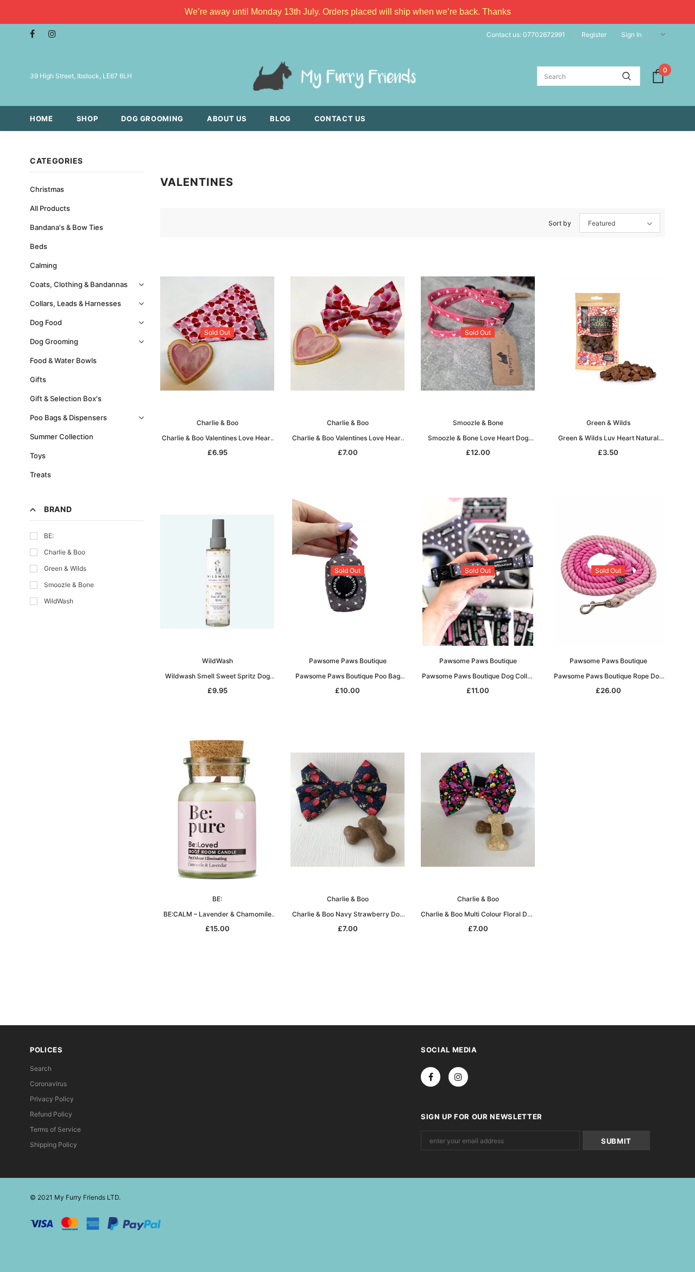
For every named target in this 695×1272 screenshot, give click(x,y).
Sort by (559, 223)
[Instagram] (55, 34)
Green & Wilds (65, 568)
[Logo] (334, 76)
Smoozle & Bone (69, 585)
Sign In (631, 34)
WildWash (58, 601)
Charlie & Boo (64, 552)
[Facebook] (36, 34)
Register (594, 34)
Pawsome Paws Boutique (348, 661)
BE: (49, 536)
